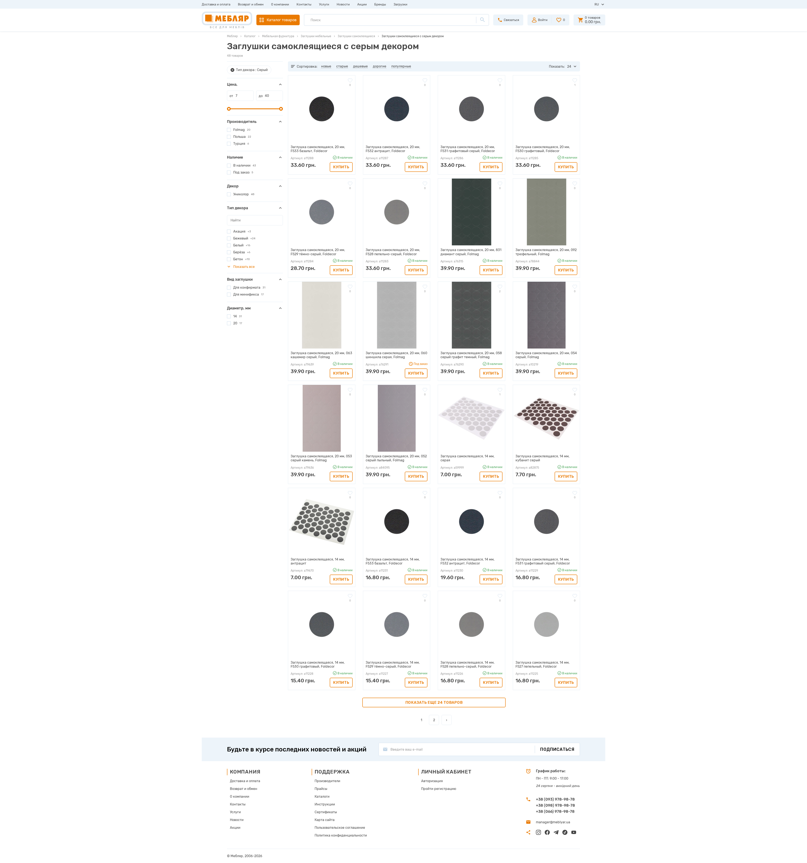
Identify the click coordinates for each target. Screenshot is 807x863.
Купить (341, 167)
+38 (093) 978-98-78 (555, 799)
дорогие (379, 66)
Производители (327, 781)
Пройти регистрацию (438, 789)
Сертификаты (326, 812)
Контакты (304, 4)
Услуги (324, 4)
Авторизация (432, 781)
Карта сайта (325, 820)
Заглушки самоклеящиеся (356, 36)
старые (342, 66)
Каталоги (322, 797)
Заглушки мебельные (316, 36)
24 (569, 66)
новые (326, 66)
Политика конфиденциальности (341, 835)
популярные (401, 66)
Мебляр (232, 36)
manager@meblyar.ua (553, 822)
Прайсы (321, 789)
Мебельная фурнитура (278, 36)
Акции (362, 4)
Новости (343, 4)
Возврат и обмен (251, 4)
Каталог (250, 36)
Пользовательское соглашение (340, 828)
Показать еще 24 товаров (434, 702)
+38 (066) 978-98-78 (555, 811)
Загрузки (400, 4)
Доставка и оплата (216, 4)
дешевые (360, 66)
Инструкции (325, 804)
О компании (280, 4)
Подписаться (557, 749)
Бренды (380, 4)
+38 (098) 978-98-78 (555, 805)
